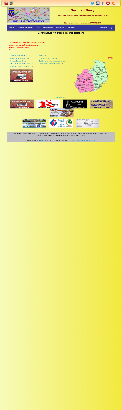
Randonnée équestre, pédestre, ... (21, 66)
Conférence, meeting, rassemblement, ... (52, 61)
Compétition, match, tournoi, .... (49, 58)
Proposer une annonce (25, 27)
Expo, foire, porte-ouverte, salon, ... (21, 63)
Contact (93, 140)
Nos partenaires (61, 97)
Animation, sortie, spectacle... (19, 56)
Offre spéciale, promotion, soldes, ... (50, 63)
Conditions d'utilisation (78, 140)
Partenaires (60, 27)
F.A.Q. (88, 140)
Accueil (11, 27)
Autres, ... (42, 56)
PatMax (42, 140)
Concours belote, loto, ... (17, 61)
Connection (103, 27)
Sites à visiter (48, 27)
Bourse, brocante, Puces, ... (18, 58)
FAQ (38, 27)
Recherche (71, 27)
